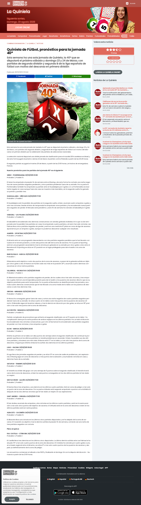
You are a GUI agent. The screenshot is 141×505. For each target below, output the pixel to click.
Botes (49, 468)
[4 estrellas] (116, 62)
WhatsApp (77, 76)
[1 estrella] (107, 62)
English (52, 479)
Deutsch (90, 479)
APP (106, 468)
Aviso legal (98, 468)
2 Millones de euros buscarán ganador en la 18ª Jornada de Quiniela (115, 103)
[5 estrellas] (120, 62)
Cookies (81, 468)
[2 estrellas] (110, 62)
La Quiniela (31, 43)
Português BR (76, 479)
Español (62, 479)
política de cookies (28, 494)
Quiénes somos (39, 468)
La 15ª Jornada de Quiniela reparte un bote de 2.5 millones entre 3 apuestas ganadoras (117, 130)
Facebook (22, 76)
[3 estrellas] (113, 62)
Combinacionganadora (16, 43)
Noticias (40, 43)
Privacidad (72, 468)
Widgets (89, 468)
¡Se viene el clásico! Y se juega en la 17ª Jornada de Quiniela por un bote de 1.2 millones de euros (117, 117)
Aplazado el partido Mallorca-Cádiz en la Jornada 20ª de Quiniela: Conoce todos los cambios (118, 90)
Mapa (55, 468)
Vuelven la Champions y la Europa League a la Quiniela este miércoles (117, 143)
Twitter (49, 76)
